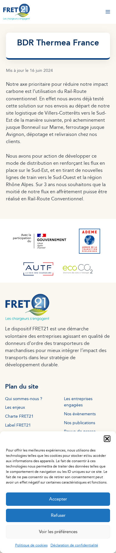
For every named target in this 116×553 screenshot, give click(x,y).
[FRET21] (16, 12)
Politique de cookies (31, 545)
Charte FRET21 (19, 416)
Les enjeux (15, 407)
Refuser (58, 515)
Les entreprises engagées (78, 401)
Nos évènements (80, 413)
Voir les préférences (58, 531)
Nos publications (79, 422)
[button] (107, 439)
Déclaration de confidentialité (74, 545)
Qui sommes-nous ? (23, 398)
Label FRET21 (18, 425)
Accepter (58, 498)
